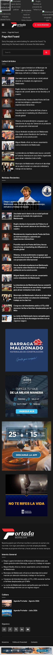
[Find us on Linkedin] (22, 629)
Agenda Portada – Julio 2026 (25, 611)
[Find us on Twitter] (16, 629)
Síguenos (27, 10)
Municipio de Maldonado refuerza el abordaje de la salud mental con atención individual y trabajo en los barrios (32, 166)
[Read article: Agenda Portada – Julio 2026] (7, 612)
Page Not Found (13, 32)
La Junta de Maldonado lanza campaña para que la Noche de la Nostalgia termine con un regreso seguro (32, 318)
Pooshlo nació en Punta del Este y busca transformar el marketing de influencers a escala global (31, 113)
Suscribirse (43, 25)
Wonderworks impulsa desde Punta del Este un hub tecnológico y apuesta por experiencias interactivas (32, 102)
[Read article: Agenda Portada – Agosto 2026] (7, 603)
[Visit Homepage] (18, 24)
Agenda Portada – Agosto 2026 (26, 601)
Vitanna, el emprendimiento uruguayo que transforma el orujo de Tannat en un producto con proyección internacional (33, 123)
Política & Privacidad (20, 642)
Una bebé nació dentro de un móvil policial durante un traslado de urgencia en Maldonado (31, 81)
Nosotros (5, 642)
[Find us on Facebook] (10, 629)
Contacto (34, 642)
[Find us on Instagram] (4, 629)
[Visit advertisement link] (26, 350)
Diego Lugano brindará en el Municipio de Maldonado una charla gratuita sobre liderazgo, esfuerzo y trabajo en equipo (31, 70)
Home (4, 32)
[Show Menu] (3, 25)
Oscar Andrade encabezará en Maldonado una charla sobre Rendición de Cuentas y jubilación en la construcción (31, 134)
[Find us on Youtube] (28, 629)
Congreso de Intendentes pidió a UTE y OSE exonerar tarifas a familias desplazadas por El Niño (32, 308)
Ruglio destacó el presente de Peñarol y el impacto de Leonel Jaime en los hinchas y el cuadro (32, 91)
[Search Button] (46, 52)
